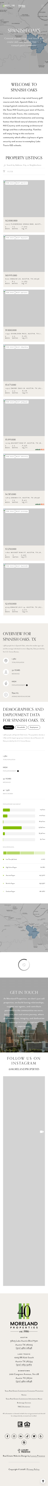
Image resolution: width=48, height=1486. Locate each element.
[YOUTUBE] (34, 1436)
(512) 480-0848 (24, 1348)
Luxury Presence (37, 1456)
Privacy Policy (33, 1469)
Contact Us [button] (24, 1036)
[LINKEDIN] (20, 1436)
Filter (10, 171)
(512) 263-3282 (24, 1365)
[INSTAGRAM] (14, 1436)
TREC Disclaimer (24, 1407)
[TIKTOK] (27, 1436)
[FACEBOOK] (7, 1436)
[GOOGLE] (24, 1442)
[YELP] (40, 1436)
